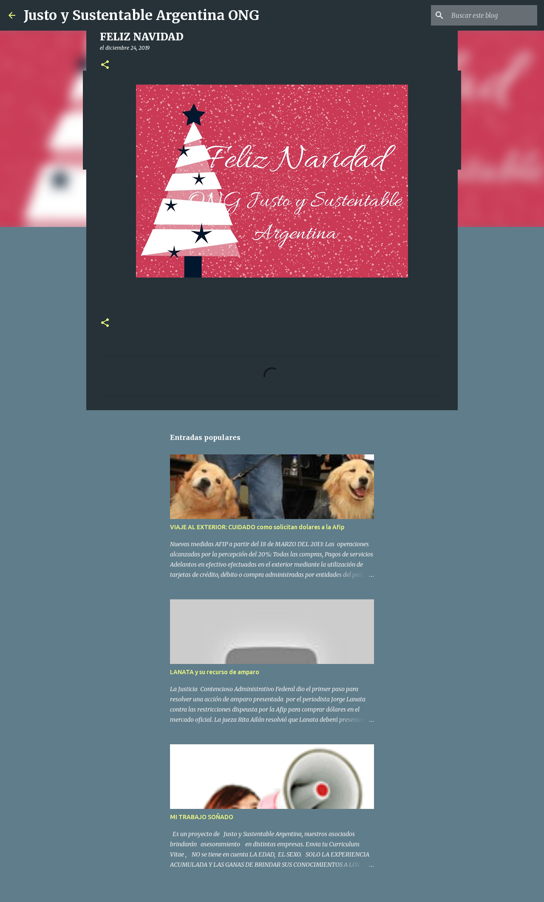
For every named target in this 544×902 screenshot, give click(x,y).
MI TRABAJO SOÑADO (201, 817)
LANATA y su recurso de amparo (214, 672)
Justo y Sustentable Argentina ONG (141, 15)
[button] (105, 65)
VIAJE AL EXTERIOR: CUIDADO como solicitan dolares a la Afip (257, 527)
